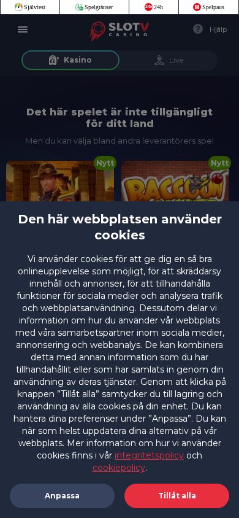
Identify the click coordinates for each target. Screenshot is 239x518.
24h (158, 7)
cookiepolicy (119, 467)
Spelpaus (213, 7)
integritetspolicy (149, 455)
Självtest (34, 7)
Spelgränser (99, 7)
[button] (176, 496)
